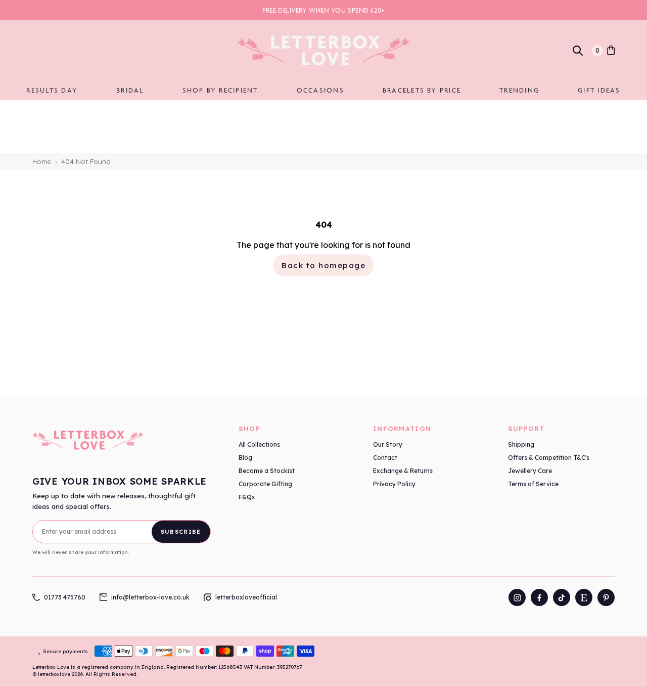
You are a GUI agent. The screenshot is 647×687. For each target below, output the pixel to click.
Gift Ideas (599, 90)
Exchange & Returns (403, 471)
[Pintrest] (606, 597)
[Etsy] (583, 597)
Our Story (387, 444)
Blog (245, 457)
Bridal (130, 90)
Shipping (521, 444)
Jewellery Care (530, 471)
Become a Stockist (267, 471)
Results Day (52, 90)
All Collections (259, 444)
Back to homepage (323, 265)
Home (41, 161)
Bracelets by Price (422, 90)
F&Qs (247, 497)
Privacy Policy (394, 484)
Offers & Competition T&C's (548, 457)
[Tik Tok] (561, 597)
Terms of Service (533, 484)
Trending (519, 90)
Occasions (320, 90)
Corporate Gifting (265, 484)
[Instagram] (517, 597)
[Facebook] (539, 597)
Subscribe (181, 531)
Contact (385, 457)
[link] (611, 50)
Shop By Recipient (220, 90)
